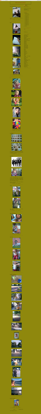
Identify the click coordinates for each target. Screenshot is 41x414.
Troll (11, 185)
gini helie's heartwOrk (27, 40)
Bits (10, 22)
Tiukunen (25, 63)
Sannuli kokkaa (26, 57)
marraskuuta (26, 15)
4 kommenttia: (19, 395)
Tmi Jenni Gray (26, 64)
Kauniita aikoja (26, 46)
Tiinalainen (25, 61)
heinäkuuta (26, 19)
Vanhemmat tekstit (21, 409)
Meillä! (25, 50)
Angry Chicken (25, 35)
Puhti (24, 55)
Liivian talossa (26, 48)
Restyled (11, 156)
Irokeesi (11, 177)
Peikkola (25, 54)
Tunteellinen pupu (26, 65)
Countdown (11, 133)
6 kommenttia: (19, 271)
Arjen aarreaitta (26, 36)
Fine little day (26, 39)
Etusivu (14, 409)
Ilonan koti (25, 44)
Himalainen (25, 43)
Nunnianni (25, 53)
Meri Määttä (25, 51)
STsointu (25, 58)
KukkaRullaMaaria (26, 47)
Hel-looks (25, 42)
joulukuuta (26, 13)
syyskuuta (26, 17)
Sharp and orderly (13, 213)
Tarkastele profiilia (26, 6)
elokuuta (26, 18)
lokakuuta (26, 16)
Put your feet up (13, 6)
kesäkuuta (26, 20)
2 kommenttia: (19, 183)
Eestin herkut (12, 398)
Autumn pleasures (13, 274)
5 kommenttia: (19, 130)
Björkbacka (25, 37)
